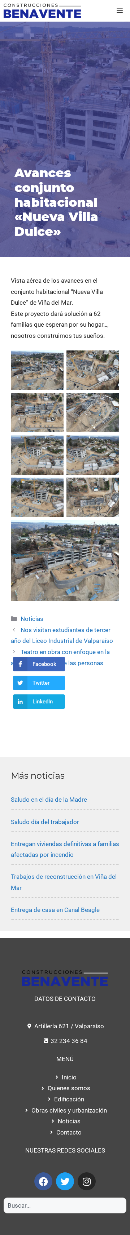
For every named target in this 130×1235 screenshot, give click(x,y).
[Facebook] (43, 1181)
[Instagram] (87, 1181)
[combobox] (65, 1205)
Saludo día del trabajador (45, 821)
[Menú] (119, 11)
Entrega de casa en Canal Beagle (55, 909)
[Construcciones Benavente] (42, 11)
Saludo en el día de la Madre (49, 799)
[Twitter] (65, 1181)
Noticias (32, 618)
